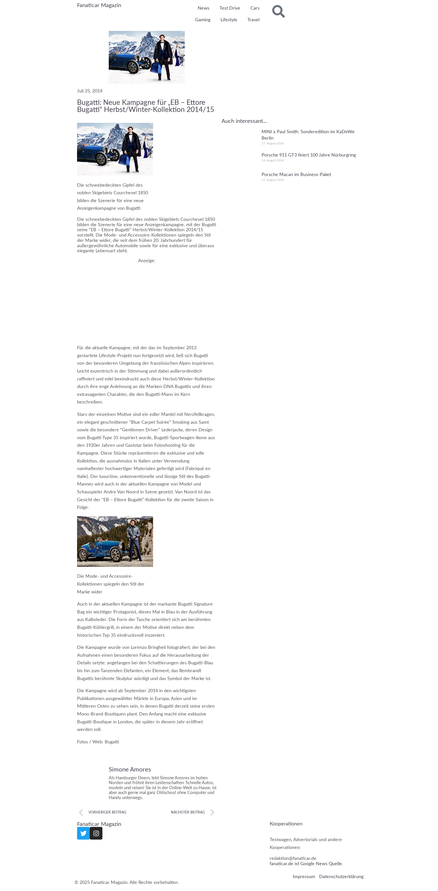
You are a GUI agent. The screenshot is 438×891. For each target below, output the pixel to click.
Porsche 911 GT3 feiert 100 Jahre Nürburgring (309, 155)
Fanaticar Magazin (99, 5)
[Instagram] (96, 833)
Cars (255, 8)
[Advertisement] (146, 298)
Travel (253, 20)
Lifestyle (229, 20)
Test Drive (230, 8)
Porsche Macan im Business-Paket (296, 174)
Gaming (202, 20)
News (203, 8)
